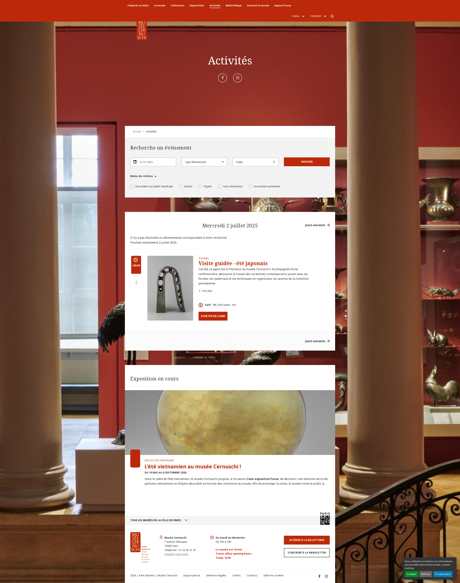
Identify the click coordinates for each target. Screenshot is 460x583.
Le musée (159, 5)
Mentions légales (216, 575)
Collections (177, 5)
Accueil (137, 131)
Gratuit (188, 186)
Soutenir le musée (258, 5)
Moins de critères (141, 176)
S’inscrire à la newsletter (307, 552)
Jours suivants (315, 225)
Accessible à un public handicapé (154, 186)
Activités (215, 5)
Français (316, 16)
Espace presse (191, 575)
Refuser (425, 574)
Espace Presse (282, 5)
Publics (296, 16)
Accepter (411, 574)
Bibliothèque (234, 5)
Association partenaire (267, 186)
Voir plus (207, 290)
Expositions (197, 5)
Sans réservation (233, 186)
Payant (208, 186)
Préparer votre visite (176, 554)
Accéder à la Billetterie (306, 540)
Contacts (252, 575)
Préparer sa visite (138, 5)
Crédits (236, 575)
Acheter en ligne (213, 316)
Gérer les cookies (274, 575)
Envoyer (307, 161)
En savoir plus (442, 574)
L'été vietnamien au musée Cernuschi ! (193, 466)
